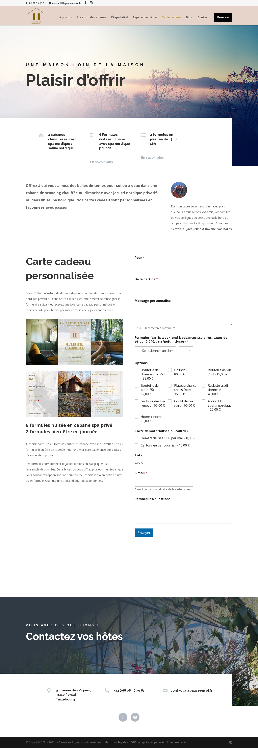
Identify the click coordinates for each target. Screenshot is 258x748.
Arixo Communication (173, 742)
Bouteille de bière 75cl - (150, 389)
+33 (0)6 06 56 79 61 (129, 690)
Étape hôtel (119, 17)
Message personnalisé (153, 301)
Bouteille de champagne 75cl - (153, 374)
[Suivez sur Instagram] (135, 717)
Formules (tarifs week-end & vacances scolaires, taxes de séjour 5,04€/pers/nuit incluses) (181, 339)
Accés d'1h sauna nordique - (220, 405)
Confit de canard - (184, 403)
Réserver (223, 17)
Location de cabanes (91, 17)
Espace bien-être (145, 17)
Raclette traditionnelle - (218, 389)
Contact (203, 17)
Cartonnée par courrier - (165, 445)
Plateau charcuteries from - (186, 389)
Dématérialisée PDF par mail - (168, 438)
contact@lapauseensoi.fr (191, 690)
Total (139, 455)
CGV (133, 742)
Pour (140, 258)
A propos (65, 17)
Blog (189, 17)
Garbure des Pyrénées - (153, 403)
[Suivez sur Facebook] (123, 717)
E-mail (141, 473)
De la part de (146, 279)
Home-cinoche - (152, 419)
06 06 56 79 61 (37, 3)
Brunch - (180, 372)
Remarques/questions (152, 499)
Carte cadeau (171, 17)
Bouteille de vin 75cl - (219, 372)
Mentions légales (116, 742)
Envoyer (144, 532)
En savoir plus (101, 162)
